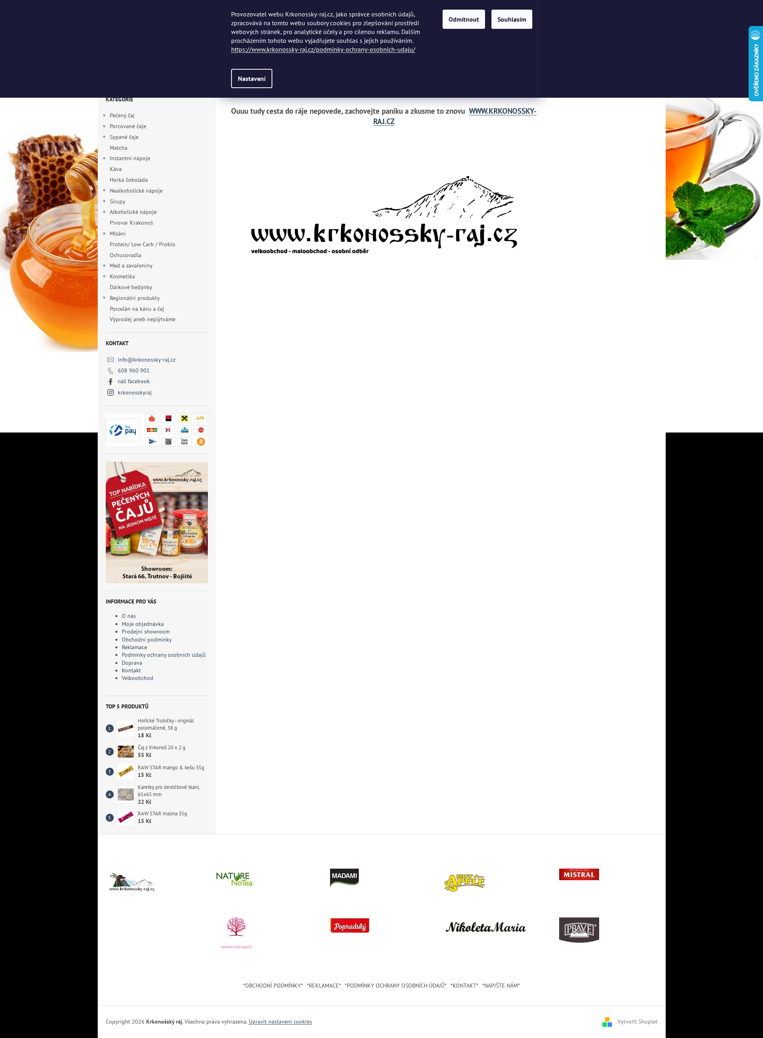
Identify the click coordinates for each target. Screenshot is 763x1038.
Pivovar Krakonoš (131, 222)
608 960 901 (134, 370)
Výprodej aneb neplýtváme (142, 319)
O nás (129, 616)
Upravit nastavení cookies (280, 1021)
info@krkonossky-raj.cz (146, 359)
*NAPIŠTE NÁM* (501, 985)
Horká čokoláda (129, 179)
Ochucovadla (125, 255)
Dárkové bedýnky (131, 287)
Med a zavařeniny (131, 265)
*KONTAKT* (464, 985)
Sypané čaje (124, 137)
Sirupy (117, 201)
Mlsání (118, 233)
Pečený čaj (122, 115)
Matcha (118, 147)
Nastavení (252, 78)
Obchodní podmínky (147, 639)
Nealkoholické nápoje (136, 190)
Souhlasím (511, 19)
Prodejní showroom (146, 631)
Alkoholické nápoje (133, 211)
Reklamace (134, 647)
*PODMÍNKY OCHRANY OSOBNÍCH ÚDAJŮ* (396, 985)
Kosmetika (122, 276)
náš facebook (134, 381)
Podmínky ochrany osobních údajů (164, 654)
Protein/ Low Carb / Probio (142, 244)
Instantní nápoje (130, 158)
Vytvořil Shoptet (638, 1021)
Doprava (132, 662)
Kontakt (131, 670)
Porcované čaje (128, 126)
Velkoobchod (137, 678)
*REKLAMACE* (324, 985)
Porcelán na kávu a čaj (137, 308)
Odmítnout (464, 19)
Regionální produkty (135, 298)
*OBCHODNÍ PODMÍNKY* (273, 985)
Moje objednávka (143, 624)
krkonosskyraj (135, 392)
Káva (116, 169)
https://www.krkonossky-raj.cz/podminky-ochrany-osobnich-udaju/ (323, 49)
